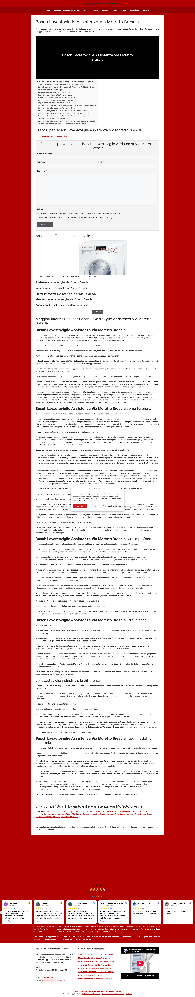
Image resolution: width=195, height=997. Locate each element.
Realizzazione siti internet (91, 994)
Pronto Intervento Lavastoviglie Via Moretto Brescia (57, 98)
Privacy (41, 209)
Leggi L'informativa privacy (84, 991)
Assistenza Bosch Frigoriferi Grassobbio (94, 965)
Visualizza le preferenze (112, 506)
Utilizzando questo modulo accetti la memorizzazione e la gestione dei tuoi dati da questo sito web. (75, 217)
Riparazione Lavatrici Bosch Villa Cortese (95, 979)
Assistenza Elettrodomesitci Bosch (131, 812)
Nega (94, 506)
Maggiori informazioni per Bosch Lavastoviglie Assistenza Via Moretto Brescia (67, 105)
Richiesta (42, 171)
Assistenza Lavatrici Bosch (58, 812)
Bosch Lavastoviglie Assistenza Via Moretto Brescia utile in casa (62, 116)
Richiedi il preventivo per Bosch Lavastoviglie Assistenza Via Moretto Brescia (66, 87)
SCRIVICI (97, 312)
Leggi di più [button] (40, 921)
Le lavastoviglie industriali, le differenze (53, 118)
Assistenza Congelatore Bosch (48, 817)
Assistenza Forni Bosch (115, 814)
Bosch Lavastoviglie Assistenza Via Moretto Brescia (57, 108)
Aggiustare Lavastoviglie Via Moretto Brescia (55, 103)
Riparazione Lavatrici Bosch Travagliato (94, 958)
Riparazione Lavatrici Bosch (81, 812)
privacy (118, 213)
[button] (121, 489)
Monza (114, 10)
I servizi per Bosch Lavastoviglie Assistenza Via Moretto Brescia (61, 84)
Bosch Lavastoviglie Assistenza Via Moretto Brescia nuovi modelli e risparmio (67, 121)
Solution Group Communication (113, 994)
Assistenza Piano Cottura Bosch (139, 814)
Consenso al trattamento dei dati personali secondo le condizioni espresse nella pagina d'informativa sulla (80, 213)
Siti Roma (129, 994)
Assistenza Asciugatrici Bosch (92, 814)
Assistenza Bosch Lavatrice (104, 812)
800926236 (49, 978)
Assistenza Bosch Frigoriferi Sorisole (93, 975)
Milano (123, 10)
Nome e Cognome (45, 153)
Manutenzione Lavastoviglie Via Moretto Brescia (56, 100)
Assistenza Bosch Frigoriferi (68, 814)
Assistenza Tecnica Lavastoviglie (50, 90)
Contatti (146, 10)
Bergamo (95, 10)
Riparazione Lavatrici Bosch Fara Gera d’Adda (96, 961)
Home (48, 10)
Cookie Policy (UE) (102, 991)
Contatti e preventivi (69, 817)
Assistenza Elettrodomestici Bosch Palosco (95, 955)
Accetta (80, 506)
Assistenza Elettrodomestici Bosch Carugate (96, 972)
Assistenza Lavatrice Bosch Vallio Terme (94, 968)
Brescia (105, 10)
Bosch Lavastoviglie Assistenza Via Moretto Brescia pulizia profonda (63, 113)
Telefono (42, 162)
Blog (85, 10)
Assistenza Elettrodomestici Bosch (97, 3)
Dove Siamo (134, 10)
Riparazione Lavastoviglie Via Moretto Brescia (55, 95)
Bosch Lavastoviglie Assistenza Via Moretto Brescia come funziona (63, 111)
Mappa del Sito (115, 991)
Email (101, 162)
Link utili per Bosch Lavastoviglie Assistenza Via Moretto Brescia (62, 124)
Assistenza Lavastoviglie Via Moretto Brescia (55, 92)
